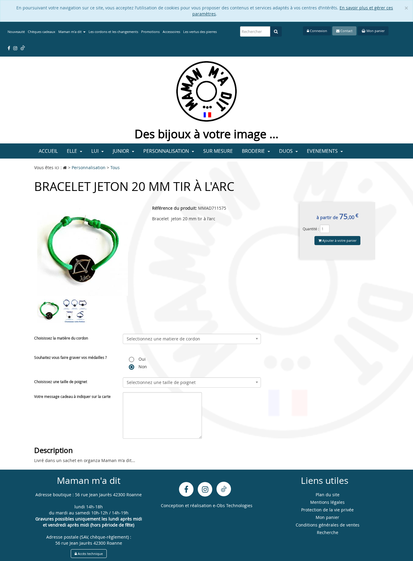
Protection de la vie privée (327, 510)
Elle (72, 151)
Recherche (327, 532)
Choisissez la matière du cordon (61, 338)
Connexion (318, 30)
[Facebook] (186, 489)
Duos (286, 151)
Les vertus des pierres (200, 31)
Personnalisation (166, 151)
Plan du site (328, 494)
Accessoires (171, 31)
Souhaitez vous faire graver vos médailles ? (70, 357)
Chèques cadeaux (41, 31)
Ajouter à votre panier (338, 240)
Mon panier (375, 30)
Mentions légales (327, 502)
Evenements (323, 151)
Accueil (48, 151)
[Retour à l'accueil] (206, 91)
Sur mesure (218, 151)
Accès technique (90, 553)
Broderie (254, 151)
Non (142, 366)
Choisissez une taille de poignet (60, 381)
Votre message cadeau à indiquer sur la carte (72, 396)
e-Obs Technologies (232, 505)
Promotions (150, 31)
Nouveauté (16, 31)
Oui (141, 359)
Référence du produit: (174, 208)
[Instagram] (205, 489)
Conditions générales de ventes (327, 525)
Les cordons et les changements (113, 31)
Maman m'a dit (70, 31)
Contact (346, 30)
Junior (121, 151)
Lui (95, 151)
